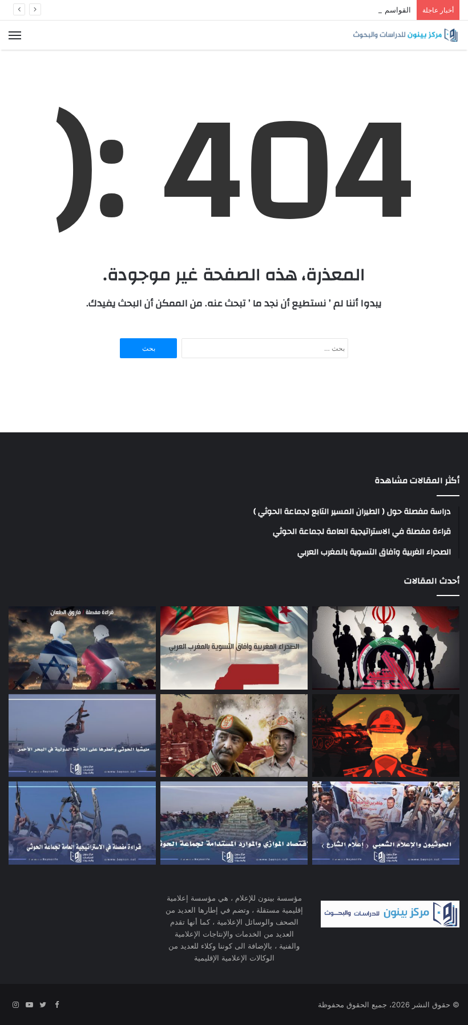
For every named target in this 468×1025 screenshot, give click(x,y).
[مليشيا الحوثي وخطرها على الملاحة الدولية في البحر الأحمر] (82, 735)
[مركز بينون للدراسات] (405, 35)
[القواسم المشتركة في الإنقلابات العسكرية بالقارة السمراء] (385, 735)
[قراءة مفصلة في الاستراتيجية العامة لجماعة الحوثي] (82, 823)
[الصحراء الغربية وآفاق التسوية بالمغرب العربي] (234, 648)
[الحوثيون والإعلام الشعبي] (385, 823)
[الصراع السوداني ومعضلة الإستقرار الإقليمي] (234, 735)
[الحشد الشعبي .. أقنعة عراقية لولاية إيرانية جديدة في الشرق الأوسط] (385, 648)
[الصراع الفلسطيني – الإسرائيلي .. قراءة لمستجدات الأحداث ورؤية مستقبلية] (82, 648)
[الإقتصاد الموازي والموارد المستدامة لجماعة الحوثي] (234, 823)
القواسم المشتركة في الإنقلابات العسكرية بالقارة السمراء (319, 9)
